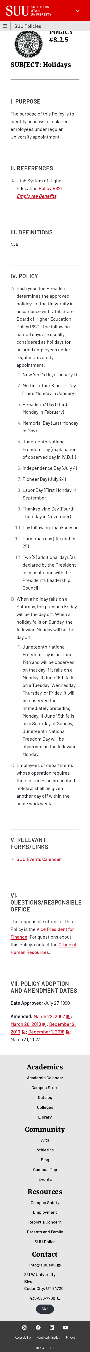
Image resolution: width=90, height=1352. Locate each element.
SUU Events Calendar (39, 859)
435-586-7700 (42, 1298)
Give (45, 1309)
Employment (45, 1212)
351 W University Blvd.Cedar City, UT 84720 (44, 1281)
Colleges (45, 1107)
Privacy (70, 1337)
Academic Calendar (45, 1077)
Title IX (40, 1347)
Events (45, 1179)
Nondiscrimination (48, 1337)
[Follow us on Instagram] (25, 1327)
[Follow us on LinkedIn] (52, 1327)
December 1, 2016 (46, 1031)
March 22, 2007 (49, 1016)
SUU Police (45, 1241)
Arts (45, 1140)
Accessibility (23, 1337)
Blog (45, 1159)
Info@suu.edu (42, 1264)
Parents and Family (45, 1231)
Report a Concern (45, 1221)
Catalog (45, 1097)
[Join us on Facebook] (38, 1327)
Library (45, 1117)
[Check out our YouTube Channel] (66, 1327)
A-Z (52, 1347)
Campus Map (45, 1169)
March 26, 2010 (26, 1024)
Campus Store (45, 1087)
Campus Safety (45, 1202)
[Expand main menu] (77, 10)
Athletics (45, 1149)
